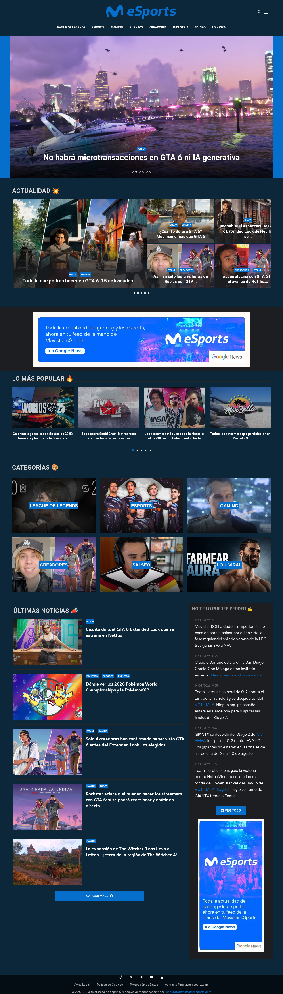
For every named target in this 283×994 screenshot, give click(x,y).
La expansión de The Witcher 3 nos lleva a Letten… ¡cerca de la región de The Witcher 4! (131, 852)
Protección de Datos (144, 984)
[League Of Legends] (54, 505)
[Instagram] (141, 977)
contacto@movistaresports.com (187, 984)
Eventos (136, 27)
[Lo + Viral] (229, 564)
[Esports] (141, 505)
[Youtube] (151, 977)
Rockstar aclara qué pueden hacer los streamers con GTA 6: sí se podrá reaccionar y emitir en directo (134, 800)
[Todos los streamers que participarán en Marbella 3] (240, 407)
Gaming (117, 27)
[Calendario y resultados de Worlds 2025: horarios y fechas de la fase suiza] (43, 407)
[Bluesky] (162, 977)
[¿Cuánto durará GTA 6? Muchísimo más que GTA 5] (180, 221)
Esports (98, 27)
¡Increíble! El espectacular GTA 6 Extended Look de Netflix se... (248, 231)
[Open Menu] (266, 12)
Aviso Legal (82, 984)
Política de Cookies (110, 984)
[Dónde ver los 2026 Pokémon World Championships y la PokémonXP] (47, 697)
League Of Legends (70, 27)
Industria (180, 27)
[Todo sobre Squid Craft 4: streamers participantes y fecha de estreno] (108, 407)
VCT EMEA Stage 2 (212, 789)
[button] (18, 106)
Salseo (200, 27)
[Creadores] (54, 564)
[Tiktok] (120, 977)
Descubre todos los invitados (236, 675)
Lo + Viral (219, 27)
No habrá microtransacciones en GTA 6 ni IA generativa (141, 157)
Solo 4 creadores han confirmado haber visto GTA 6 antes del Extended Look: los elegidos (135, 742)
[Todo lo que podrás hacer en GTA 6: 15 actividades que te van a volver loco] (80, 243)
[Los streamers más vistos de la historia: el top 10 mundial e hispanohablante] (174, 407)
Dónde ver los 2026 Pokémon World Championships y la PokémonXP (122, 687)
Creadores (157, 27)
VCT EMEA (204, 704)
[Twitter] (131, 977)
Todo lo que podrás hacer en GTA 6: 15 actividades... (79, 281)
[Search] (259, 12)
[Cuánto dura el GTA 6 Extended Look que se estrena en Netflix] (47, 642)
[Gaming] (229, 505)
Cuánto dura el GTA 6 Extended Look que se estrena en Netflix (130, 632)
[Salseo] (141, 564)
